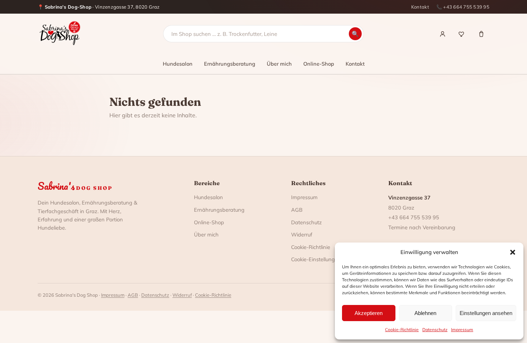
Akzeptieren (369, 313)
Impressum (462, 329)
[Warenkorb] (481, 33)
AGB (297, 209)
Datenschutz (434, 329)
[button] (512, 252)
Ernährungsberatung (229, 63)
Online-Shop (318, 63)
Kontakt (420, 7)
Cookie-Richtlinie (402, 329)
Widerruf (301, 234)
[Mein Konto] (442, 33)
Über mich (279, 63)
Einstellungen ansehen (486, 313)
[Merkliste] (462, 33)
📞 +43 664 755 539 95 (462, 7)
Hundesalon (178, 63)
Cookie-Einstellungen (316, 259)
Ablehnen (425, 313)
